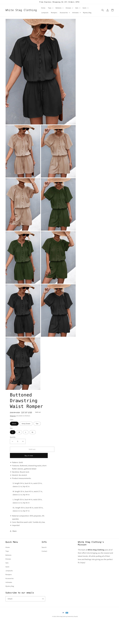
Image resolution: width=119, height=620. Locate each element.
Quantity (12, 437)
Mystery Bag (10, 586)
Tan (37, 424)
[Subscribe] (42, 598)
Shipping (12, 416)
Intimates (9, 582)
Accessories (10, 578)
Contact (44, 551)
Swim (7, 567)
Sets (7, 563)
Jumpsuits (9, 571)
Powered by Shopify (72, 616)
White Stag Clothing (62, 616)
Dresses (8, 559)
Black (14, 424)
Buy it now (29, 455)
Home (8, 547)
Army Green (26, 424)
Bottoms (8, 555)
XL (32, 432)
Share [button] (14, 531)
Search (44, 547)
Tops (7, 551)
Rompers (9, 574)
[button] (50, 8)
